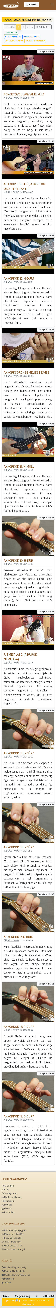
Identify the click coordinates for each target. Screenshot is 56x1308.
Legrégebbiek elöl (31, 37)
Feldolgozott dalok (13, 1245)
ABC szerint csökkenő (35, 41)
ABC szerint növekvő (14, 41)
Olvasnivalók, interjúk (14, 1249)
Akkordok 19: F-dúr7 (19, 753)
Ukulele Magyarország (15, 1267)
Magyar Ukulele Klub (14, 1271)
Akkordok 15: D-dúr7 (19, 1116)
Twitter (7, 1282)
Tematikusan (11, 33)
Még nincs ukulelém (14, 1234)
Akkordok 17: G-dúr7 (18, 937)
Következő (41, 27)
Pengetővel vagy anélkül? (24, 94)
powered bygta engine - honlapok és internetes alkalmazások (28, 1302)
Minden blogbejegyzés (15, 1230)
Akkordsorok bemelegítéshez (26, 372)
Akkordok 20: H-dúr (18, 560)
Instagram (9, 1278)
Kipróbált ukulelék (13, 1237)
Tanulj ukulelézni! (46, 51)
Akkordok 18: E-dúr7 (19, 847)
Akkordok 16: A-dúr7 (19, 1026)
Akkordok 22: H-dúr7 (19, 278)
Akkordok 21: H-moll (19, 466)
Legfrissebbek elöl (13, 37)
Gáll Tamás (13, 98)
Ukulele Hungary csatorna (17, 1274)
